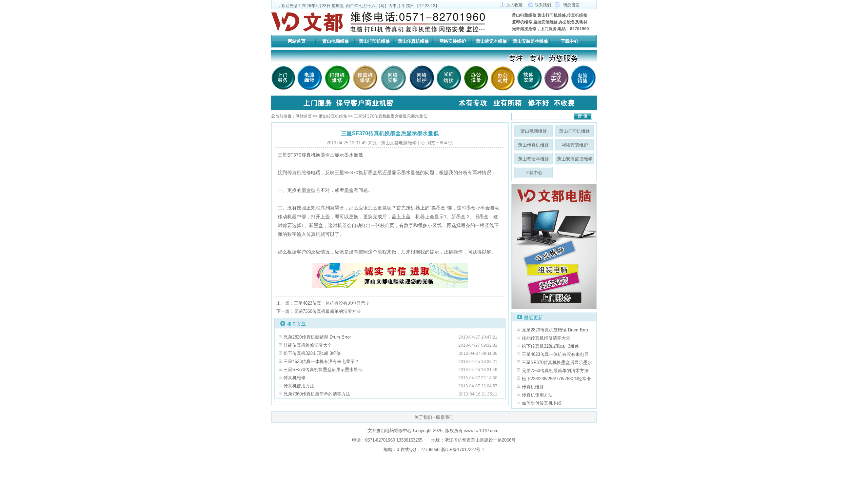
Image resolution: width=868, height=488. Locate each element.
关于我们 (423, 417)
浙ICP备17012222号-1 (461, 449)
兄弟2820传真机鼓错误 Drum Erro (555, 329)
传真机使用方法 (298, 385)
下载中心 (569, 41)
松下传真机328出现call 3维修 (312, 353)
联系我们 (543, 5)
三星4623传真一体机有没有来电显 (555, 354)
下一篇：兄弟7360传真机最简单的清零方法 (318, 311)
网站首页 (296, 41)
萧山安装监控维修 (530, 41)
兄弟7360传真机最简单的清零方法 (316, 393)
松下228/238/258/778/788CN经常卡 (556, 378)
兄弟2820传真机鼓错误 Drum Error (317, 337)
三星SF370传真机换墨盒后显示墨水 (557, 362)
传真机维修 (294, 377)
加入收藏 (514, 5)
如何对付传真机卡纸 (541, 403)
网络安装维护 (452, 41)
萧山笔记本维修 (491, 41)
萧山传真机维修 (413, 41)
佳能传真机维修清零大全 (307, 345)
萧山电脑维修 (335, 41)
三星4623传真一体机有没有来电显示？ (321, 361)
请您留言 (571, 5)
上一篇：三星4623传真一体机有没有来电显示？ (323, 303)
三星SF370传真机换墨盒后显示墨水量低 (322, 369)
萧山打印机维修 (374, 41)
